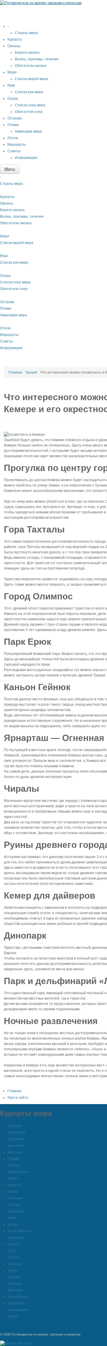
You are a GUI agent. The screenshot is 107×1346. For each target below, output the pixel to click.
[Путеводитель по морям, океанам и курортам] (40, 3)
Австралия (16, 1132)
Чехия (12, 1316)
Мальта (13, 1244)
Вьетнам (14, 1152)
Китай (12, 1224)
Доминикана (17, 1172)
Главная (15, 372)
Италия (13, 1205)
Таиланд (14, 1264)
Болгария (15, 1139)
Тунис (12, 1270)
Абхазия (14, 1126)
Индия (12, 1192)
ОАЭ (11, 1251)
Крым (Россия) (19, 1231)
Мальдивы (16, 1238)
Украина (14, 1283)
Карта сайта (17, 1097)
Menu (9, 169)
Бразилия (15, 1146)
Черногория (17, 1310)
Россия (13, 1257)
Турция (31, 372)
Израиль (14, 1185)
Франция (15, 1290)
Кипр (11, 1218)
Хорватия (15, 1303)
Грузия (13, 1165)
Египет (13, 1178)
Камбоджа (16, 1211)
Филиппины (17, 1297)
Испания (14, 1198)
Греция (13, 1159)
